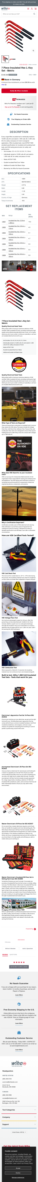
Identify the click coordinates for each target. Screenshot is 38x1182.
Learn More (19, 995)
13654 (4, 238)
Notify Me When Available (19, 91)
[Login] (32, 9)
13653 (4, 233)
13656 (4, 250)
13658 (4, 255)
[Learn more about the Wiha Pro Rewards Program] (19, 99)
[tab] (10, 948)
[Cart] (36, 9)
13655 (4, 244)
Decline (18, 1173)
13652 (4, 227)
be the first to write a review (19, 967)
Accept (18, 1168)
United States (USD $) (18, 1132)
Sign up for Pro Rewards (12, 107)
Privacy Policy (28, 1163)
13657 (4, 222)
